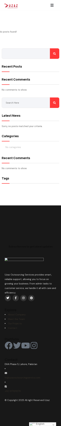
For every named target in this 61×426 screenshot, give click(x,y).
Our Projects (15, 323)
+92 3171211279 (13, 391)
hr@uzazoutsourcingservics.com (22, 377)
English (39, 424)
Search (54, 53)
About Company (17, 314)
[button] (52, 5)
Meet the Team (16, 319)
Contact (12, 328)
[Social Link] (8, 298)
